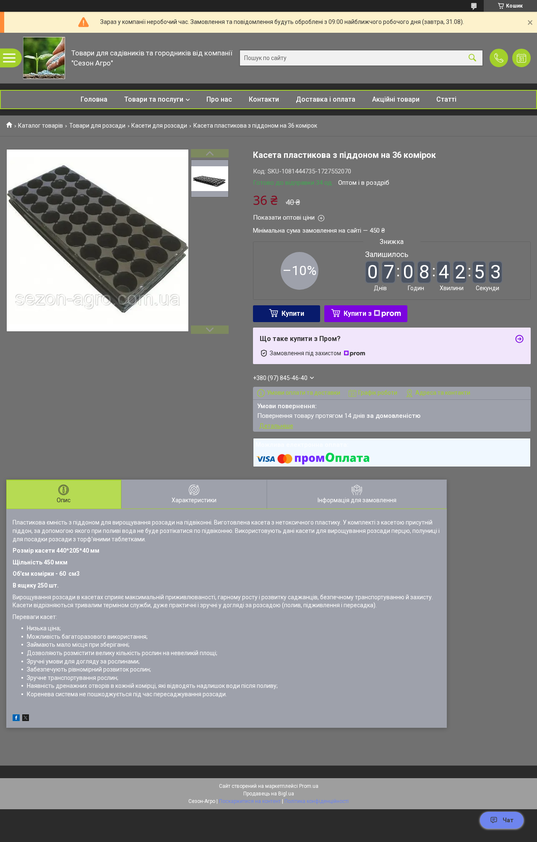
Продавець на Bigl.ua (268, 794)
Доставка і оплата (325, 99)
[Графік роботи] (521, 58)
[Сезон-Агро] (44, 58)
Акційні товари (396, 99)
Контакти (264, 99)
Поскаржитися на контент (250, 801)
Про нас (219, 99)
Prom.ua (308, 786)
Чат (508, 820)
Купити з (358, 313)
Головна (94, 99)
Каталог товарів (40, 125)
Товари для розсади (97, 125)
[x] (25, 719)
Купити (293, 313)
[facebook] (16, 719)
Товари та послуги (153, 99)
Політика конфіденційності (316, 801)
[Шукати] (472, 58)
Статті (446, 99)
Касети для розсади (159, 125)
